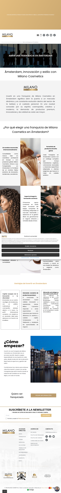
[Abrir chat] (57, 489)
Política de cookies (25, 257)
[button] (38, 35)
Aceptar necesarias (30, 246)
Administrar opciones (30, 255)
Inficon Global (44, 487)
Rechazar (30, 250)
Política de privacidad (34, 257)
